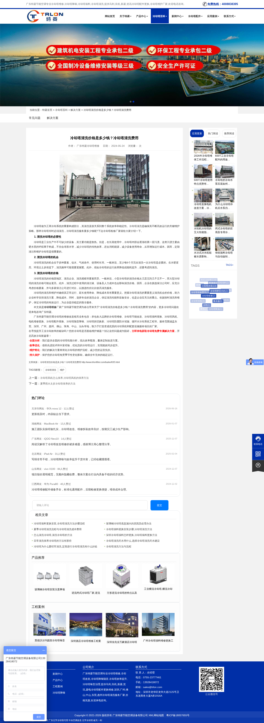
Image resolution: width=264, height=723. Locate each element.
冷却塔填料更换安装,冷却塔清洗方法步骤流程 (59, 523)
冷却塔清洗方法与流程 (118, 546)
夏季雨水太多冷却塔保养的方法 (57, 383)
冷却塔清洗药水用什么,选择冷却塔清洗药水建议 (133, 540)
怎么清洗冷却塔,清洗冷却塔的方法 (53, 535)
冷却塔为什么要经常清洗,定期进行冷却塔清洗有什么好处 (65, 546)
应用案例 (212, 16)
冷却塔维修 (50, 307)
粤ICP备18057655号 (177, 715)
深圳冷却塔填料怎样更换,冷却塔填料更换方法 (131, 535)
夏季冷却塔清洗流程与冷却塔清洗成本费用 (58, 529)
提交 (159, 505)
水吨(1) (203, 305)
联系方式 (229, 16)
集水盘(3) (214, 301)
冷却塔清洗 (135, 226)
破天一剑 (97, 720)
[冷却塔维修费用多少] (132, 65)
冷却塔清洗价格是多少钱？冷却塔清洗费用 (61, 362)
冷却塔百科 (159, 16)
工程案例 (58, 686)
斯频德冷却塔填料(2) (217, 283)
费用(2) (203, 309)
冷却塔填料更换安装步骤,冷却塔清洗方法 (129, 529)
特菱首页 (47, 109)
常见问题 (34, 117)
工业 (46, 242)
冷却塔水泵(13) (205, 286)
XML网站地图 (156, 715)
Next (3, 65)
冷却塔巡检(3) (196, 301)
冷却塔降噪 (59, 692)
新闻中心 (177, 16)
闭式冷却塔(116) (207, 280)
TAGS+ (229, 265)
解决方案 (76, 109)
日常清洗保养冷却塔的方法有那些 (52, 540)
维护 (62, 370)
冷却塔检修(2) (204, 296)
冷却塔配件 (194, 16)
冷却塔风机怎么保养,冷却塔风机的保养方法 (64, 377)
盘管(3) (222, 306)
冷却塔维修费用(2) (197, 292)
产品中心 (141, 16)
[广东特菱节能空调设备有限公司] (45, 20)
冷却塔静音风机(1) (215, 291)
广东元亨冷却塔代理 (58, 720)
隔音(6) (222, 300)
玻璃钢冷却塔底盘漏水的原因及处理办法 (128, 523)
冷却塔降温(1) (213, 309)
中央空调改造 (75, 720)
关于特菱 (125, 16)
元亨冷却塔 (87, 720)
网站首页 (110, 16)
